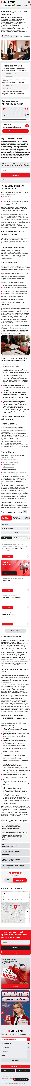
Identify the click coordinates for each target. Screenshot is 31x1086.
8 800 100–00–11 (18, 899)
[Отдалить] (27, 916)
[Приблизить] (27, 911)
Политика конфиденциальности (8, 1076)
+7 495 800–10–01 (9, 899)
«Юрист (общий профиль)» (10, 462)
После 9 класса (7, 85)
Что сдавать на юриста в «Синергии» (13, 82)
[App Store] (8, 1070)
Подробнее (4, 1081)
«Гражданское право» (9, 464)
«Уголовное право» (8, 467)
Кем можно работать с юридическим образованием (13, 94)
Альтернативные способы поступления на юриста (15, 79)
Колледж (4, 1034)
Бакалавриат (13, 1034)
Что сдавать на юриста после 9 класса (14, 68)
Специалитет (22, 1034)
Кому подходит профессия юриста (13, 91)
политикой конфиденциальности (16, 180)
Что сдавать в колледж (9, 73)
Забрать (15, 986)
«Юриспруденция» (6, 430)
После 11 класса (7, 88)
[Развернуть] (27, 920)
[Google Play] (23, 1070)
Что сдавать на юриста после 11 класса (14, 70)
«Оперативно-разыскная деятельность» (14, 472)
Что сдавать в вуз (8, 76)
